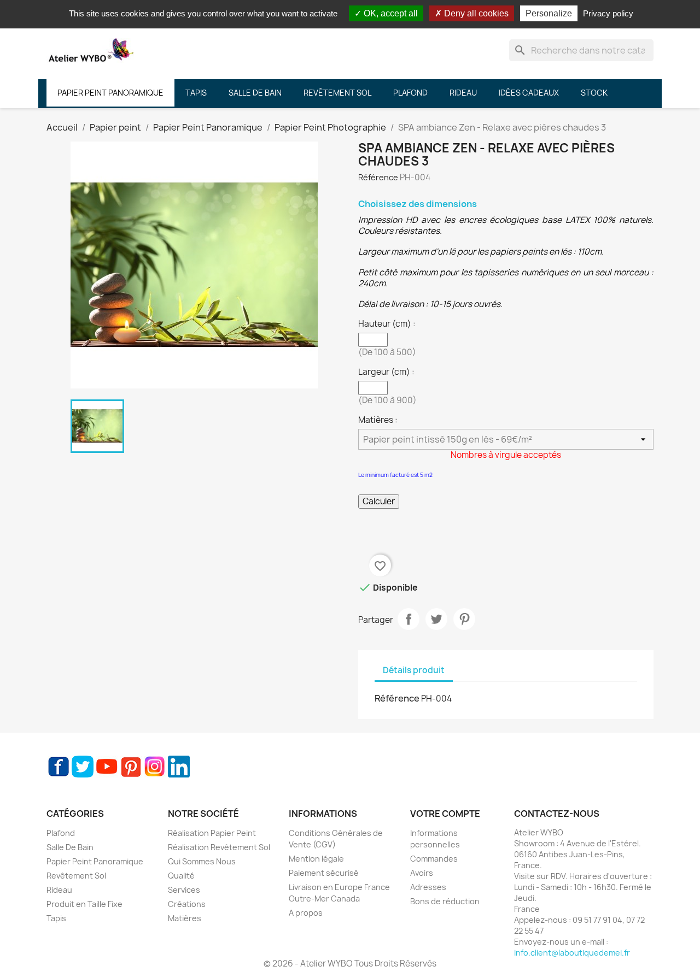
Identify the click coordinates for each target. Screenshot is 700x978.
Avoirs (421, 873)
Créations (187, 904)
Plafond (60, 833)
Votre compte (445, 814)
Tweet (436, 619)
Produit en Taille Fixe (84, 904)
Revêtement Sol (76, 875)
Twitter (83, 766)
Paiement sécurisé (324, 873)
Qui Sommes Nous (202, 861)
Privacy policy (608, 13)
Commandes (434, 858)
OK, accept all (389, 13)
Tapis (56, 918)
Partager (408, 619)
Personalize (549, 13)
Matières (184, 918)
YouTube (107, 766)
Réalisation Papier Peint (212, 833)
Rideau (59, 890)
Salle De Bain (70, 847)
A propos (306, 913)
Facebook (58, 766)
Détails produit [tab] (414, 670)
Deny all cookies (475, 13)
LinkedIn (179, 766)
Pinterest (464, 619)
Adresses (428, 887)
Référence (378, 177)
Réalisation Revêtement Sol (219, 847)
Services (184, 890)
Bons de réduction (445, 901)
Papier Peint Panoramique (94, 861)
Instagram (155, 766)
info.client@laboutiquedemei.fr (572, 952)
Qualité (181, 875)
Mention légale (316, 858)
